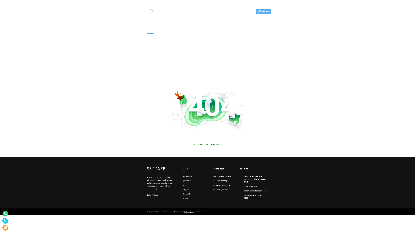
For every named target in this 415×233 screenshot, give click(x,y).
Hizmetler (204, 12)
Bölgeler (186, 189)
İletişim (240, 12)
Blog (231, 12)
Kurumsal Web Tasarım (222, 176)
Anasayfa (177, 12)
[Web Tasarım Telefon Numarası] (5, 221)
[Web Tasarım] (155, 12)
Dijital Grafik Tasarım (221, 185)
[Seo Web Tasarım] (156, 169)
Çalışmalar (219, 12)
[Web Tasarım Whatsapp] (5, 214)
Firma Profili (191, 12)
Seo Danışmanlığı (220, 181)
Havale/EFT (187, 194)
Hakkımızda (187, 176)
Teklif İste (265, 11)
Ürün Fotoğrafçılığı (220, 189)
